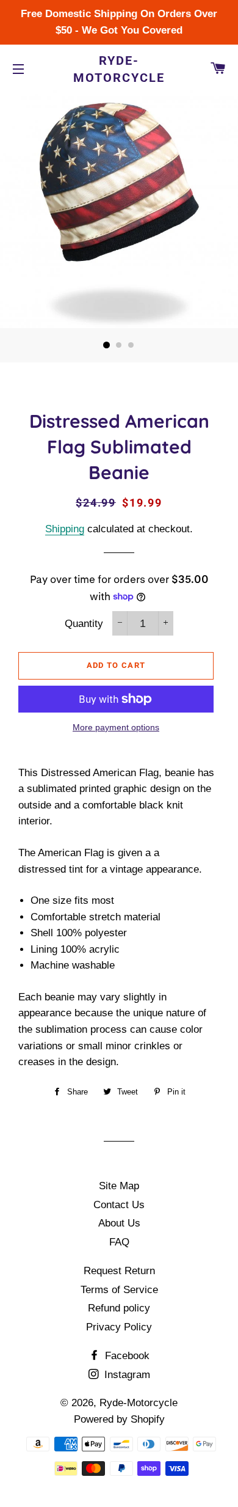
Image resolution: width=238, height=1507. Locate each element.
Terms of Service (119, 1290)
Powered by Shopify (119, 1419)
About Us (119, 1223)
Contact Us (119, 1205)
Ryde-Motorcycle (119, 69)
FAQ (119, 1242)
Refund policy (119, 1308)
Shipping (64, 529)
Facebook (126, 1356)
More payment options (116, 727)
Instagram (125, 1374)
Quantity (84, 623)
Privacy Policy (119, 1327)
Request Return (119, 1271)
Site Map (119, 1186)
